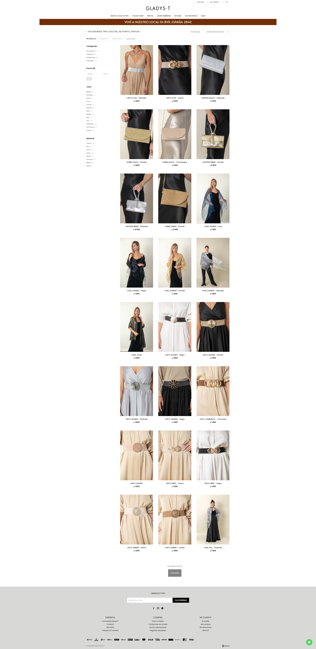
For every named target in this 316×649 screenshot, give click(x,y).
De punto (117, 39)
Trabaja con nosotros (110, 630)
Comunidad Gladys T (110, 621)
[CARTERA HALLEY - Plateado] (213, 70)
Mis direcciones (205, 627)
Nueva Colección (119, 16)
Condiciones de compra (158, 624)
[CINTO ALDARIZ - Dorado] (213, 327)
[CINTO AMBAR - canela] (174, 519)
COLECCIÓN (137, 16)
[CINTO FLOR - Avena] (174, 70)
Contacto (110, 624)
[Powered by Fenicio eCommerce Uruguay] (226, 646)
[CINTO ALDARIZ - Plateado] (136, 391)
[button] (199, 2)
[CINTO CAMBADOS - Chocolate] (213, 391)
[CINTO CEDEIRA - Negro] (174, 391)
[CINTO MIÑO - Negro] (213, 455)
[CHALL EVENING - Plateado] (213, 263)
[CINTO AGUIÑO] (136, 455)
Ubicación (110, 627)
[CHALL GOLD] (136, 327)
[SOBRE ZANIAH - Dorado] (174, 198)
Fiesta (150, 16)
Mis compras (206, 624)
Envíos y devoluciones (157, 627)
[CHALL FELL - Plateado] (213, 519)
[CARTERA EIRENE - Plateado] (136, 198)
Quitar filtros (130, 39)
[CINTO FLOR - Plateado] (136, 70)
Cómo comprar (158, 621)
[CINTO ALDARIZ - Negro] (174, 327)
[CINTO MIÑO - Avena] (174, 455)
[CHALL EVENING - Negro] (136, 263)
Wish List (205, 630)
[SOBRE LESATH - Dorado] (136, 134)
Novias (178, 16)
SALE (203, 16)
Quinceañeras (164, 16)
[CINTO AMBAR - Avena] (136, 519)
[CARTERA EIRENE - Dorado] (213, 134)
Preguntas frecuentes (158, 630)
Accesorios (191, 16)
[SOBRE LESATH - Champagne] (174, 134)
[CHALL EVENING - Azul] (213, 198)
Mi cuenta (205, 621)
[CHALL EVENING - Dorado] (174, 263)
